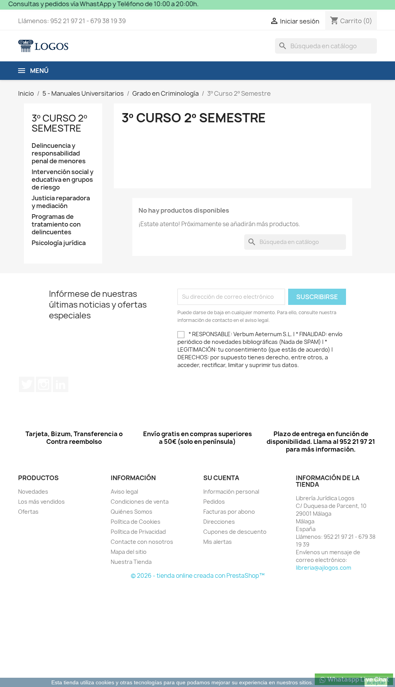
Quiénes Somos (131, 511)
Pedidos (214, 501)
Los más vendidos (41, 501)
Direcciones (219, 521)
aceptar (376, 682)
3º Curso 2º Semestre (59, 123)
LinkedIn (60, 384)
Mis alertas (217, 541)
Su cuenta (221, 478)
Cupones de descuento (235, 531)
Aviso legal (124, 491)
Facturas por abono (229, 511)
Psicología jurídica (59, 243)
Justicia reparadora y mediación (61, 202)
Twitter (26, 384)
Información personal (231, 491)
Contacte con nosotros (142, 541)
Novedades (33, 491)
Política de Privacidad (138, 531)
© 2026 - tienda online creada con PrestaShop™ (198, 576)
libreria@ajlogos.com (323, 567)
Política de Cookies (135, 521)
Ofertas (28, 511)
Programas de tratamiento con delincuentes (56, 224)
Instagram (43, 384)
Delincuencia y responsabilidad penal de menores (59, 153)
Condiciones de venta (140, 501)
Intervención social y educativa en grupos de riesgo (62, 179)
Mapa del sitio (129, 551)
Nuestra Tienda (131, 561)
